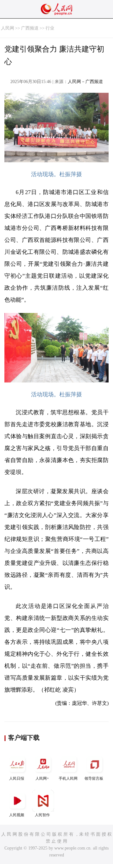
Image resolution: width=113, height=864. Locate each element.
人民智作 (42, 815)
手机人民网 (68, 778)
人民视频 (16, 815)
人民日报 (16, 778)
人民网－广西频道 (85, 81)
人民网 (7, 28)
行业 (50, 28)
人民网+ (42, 778)
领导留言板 (93, 778)
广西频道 (30, 28)
